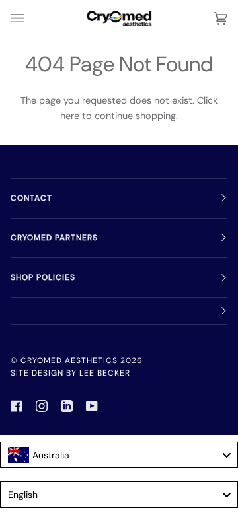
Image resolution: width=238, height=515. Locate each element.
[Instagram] (42, 406)
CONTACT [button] (31, 198)
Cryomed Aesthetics (69, 360)
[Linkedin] (67, 406)
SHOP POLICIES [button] (43, 277)
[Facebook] (16, 406)
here (69, 115)
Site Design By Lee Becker (70, 373)
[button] (119, 311)
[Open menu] (30, 18)
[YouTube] (92, 406)
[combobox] (119, 455)
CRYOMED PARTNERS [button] (54, 237)
